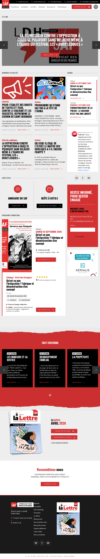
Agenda (36, 503)
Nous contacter (39, 535)
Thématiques (62, 7)
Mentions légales (69, 556)
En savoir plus (44, 259)
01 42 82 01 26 (16, 523)
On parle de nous (56, 2)
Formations (15, 7)
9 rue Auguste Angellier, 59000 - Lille (47, 252)
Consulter (16, 206)
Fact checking (38, 510)
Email (72, 225)
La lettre (33, 7)
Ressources (51, 7)
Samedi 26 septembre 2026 (49, 231)
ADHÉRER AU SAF (80, 7)
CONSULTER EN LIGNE (63, 431)
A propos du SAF (23, 2)
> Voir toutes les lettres (59, 443)
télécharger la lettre (63, 437)
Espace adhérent (40, 528)
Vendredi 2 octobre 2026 (80, 105)
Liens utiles (38, 532)
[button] (96, 45)
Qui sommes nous (40, 522)
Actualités (24, 7)
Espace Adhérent (72, 2)
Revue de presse (40, 525)
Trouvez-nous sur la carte (22, 518)
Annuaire (42, 7)
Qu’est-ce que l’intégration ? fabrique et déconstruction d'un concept (49, 239)
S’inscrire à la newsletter (90, 2)
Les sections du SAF (39, 2)
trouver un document (48, 206)
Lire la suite (49, 53)
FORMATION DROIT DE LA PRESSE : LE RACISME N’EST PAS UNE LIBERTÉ (81, 110)
